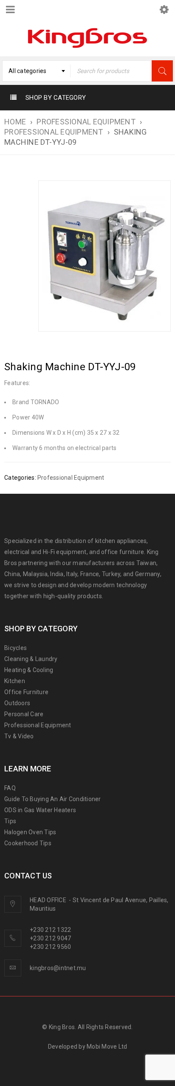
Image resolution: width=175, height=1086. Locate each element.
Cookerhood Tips (27, 843)
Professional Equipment (53, 131)
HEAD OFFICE (49, 900)
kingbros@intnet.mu (58, 968)
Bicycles (15, 647)
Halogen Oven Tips (30, 832)
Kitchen (14, 681)
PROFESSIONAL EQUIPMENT (86, 121)
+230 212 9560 (50, 946)
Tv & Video (19, 736)
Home (15, 121)
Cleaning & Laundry (31, 659)
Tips (10, 821)
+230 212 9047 (50, 938)
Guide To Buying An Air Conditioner (52, 799)
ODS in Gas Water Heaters (40, 810)
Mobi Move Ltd (107, 1046)
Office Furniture (26, 692)
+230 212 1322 (50, 929)
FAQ (10, 788)
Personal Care (23, 714)
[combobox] (36, 71)
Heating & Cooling (28, 670)
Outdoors (17, 703)
